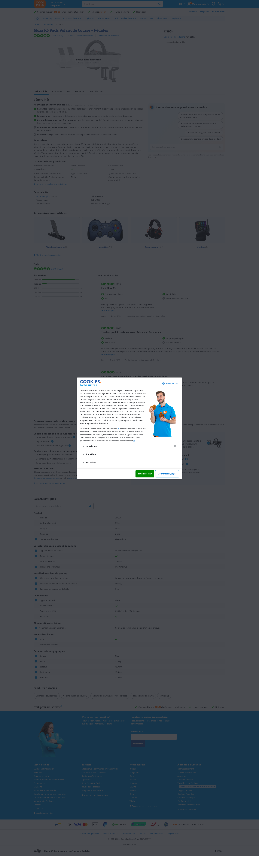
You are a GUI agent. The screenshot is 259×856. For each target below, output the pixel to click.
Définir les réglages (167, 473)
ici (118, 428)
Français (170, 383)
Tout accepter (145, 473)
